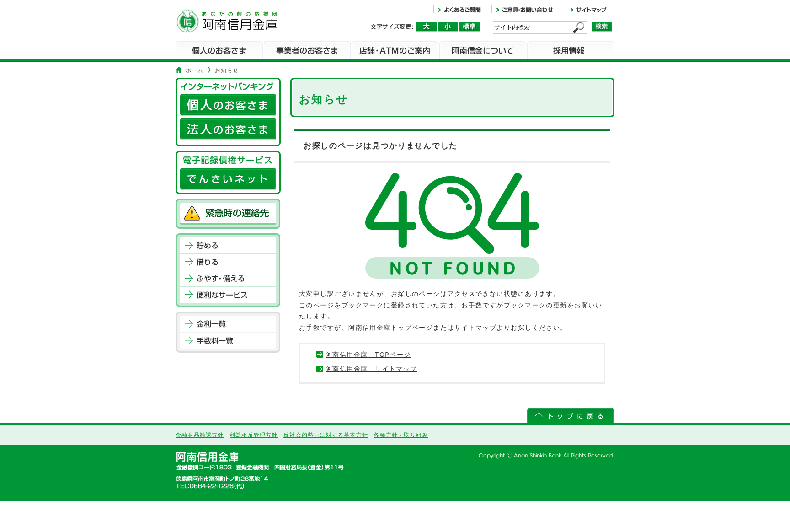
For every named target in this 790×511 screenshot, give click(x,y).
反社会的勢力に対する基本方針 (325, 435)
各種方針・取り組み (401, 435)
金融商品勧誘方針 (200, 435)
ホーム (195, 70)
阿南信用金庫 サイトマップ (371, 368)
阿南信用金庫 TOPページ (368, 354)
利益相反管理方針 (254, 435)
